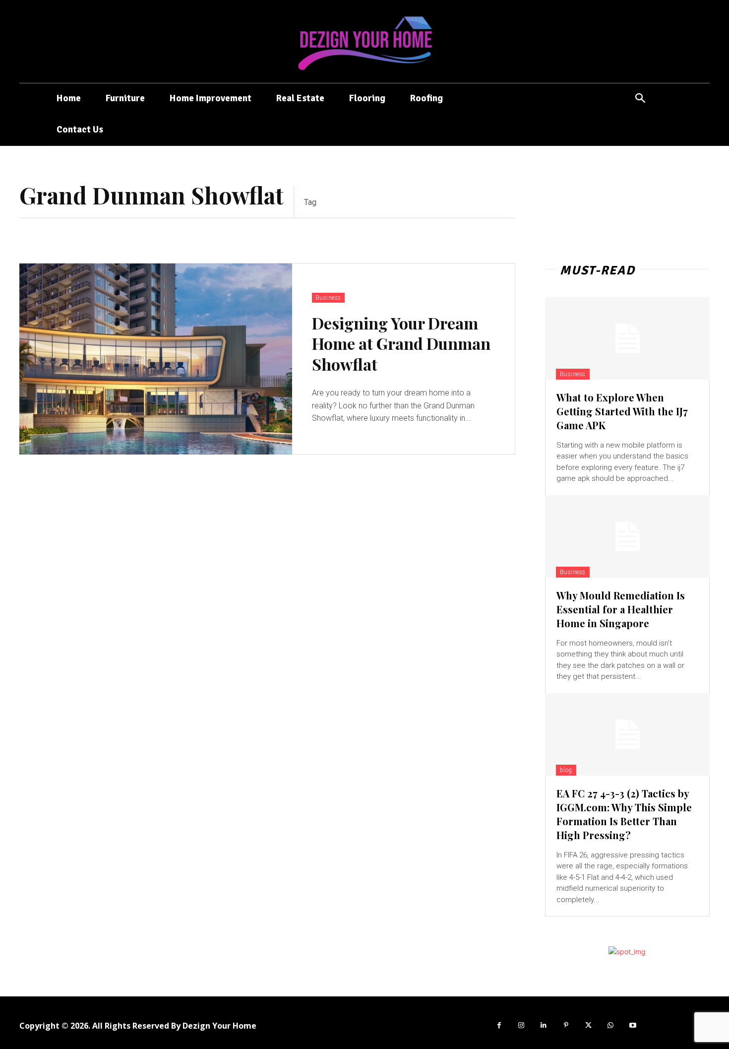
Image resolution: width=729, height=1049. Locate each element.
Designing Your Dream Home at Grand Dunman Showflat (401, 343)
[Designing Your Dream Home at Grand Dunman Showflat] (155, 359)
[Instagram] (521, 1025)
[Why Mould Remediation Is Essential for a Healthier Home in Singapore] (627, 536)
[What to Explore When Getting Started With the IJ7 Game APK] (627, 338)
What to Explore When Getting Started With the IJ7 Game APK (622, 411)
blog (566, 770)
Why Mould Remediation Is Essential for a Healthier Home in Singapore (620, 609)
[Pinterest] (566, 1025)
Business (328, 297)
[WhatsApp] (610, 1025)
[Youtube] (633, 1025)
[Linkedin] (543, 1025)
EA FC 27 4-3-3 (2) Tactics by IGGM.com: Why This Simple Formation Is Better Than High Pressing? (624, 814)
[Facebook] (499, 1025)
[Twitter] (588, 1025)
